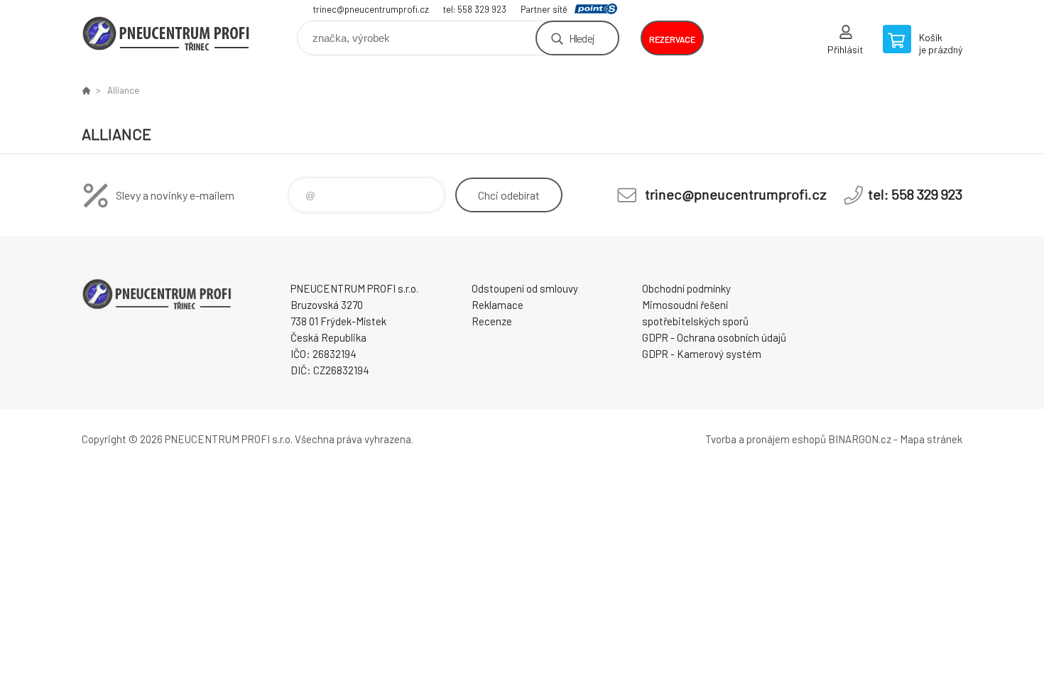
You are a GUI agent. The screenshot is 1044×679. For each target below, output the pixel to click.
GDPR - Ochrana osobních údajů (714, 337)
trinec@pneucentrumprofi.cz (371, 9)
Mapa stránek (931, 439)
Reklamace (497, 304)
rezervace (672, 39)
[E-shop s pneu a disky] (86, 90)
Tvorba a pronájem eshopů (765, 439)
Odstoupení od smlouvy (525, 288)
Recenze (492, 321)
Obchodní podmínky (686, 288)
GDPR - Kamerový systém (701, 353)
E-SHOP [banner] (167, 33)
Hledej (581, 38)
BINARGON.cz (859, 439)
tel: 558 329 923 (474, 9)
